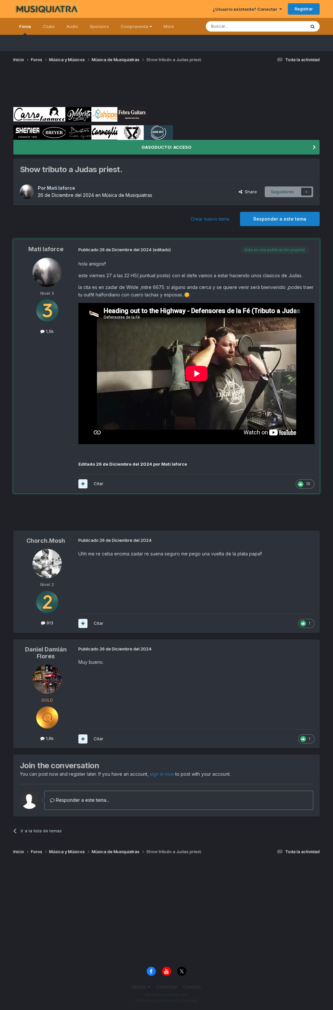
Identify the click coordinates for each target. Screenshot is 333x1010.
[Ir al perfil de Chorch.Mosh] (47, 563)
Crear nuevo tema (210, 219)
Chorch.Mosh (45, 540)
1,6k (49, 738)
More (169, 26)
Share (249, 191)
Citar (98, 483)
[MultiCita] (82, 483)
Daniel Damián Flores (46, 653)
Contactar (166, 987)
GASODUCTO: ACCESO (166, 147)
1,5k (49, 331)
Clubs (49, 26)
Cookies (192, 987)
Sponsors (99, 26)
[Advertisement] (131, 87)
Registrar (304, 8)
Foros (25, 26)
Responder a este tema (279, 219)
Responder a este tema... (82, 800)
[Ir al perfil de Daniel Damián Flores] (47, 679)
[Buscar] (312, 26)
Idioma (139, 987)
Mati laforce (61, 188)
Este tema (287, 26)
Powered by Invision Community (166, 1000)
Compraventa (135, 26)
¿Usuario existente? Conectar (246, 9)
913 (49, 622)
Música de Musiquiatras (127, 195)
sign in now (162, 774)
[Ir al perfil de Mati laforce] (27, 191)
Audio (72, 26)
